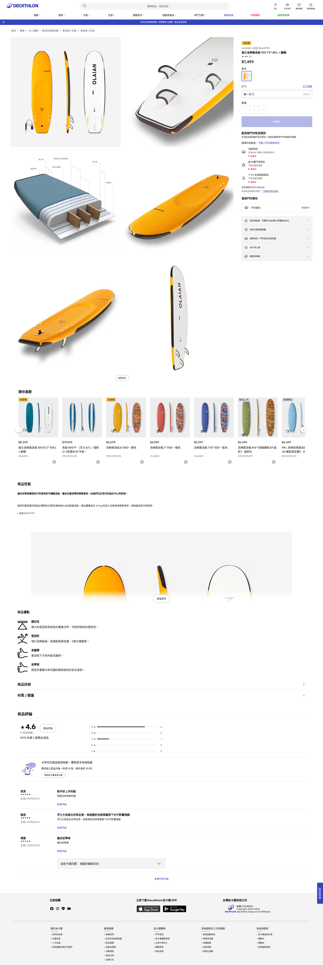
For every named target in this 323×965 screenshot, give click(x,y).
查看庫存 (305, 207)
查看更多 (122, 378)
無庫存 (276, 121)
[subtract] (246, 110)
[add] (263, 110)
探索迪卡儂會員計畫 (53, 775)
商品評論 (48, 728)
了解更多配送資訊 (270, 191)
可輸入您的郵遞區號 (268, 142)
